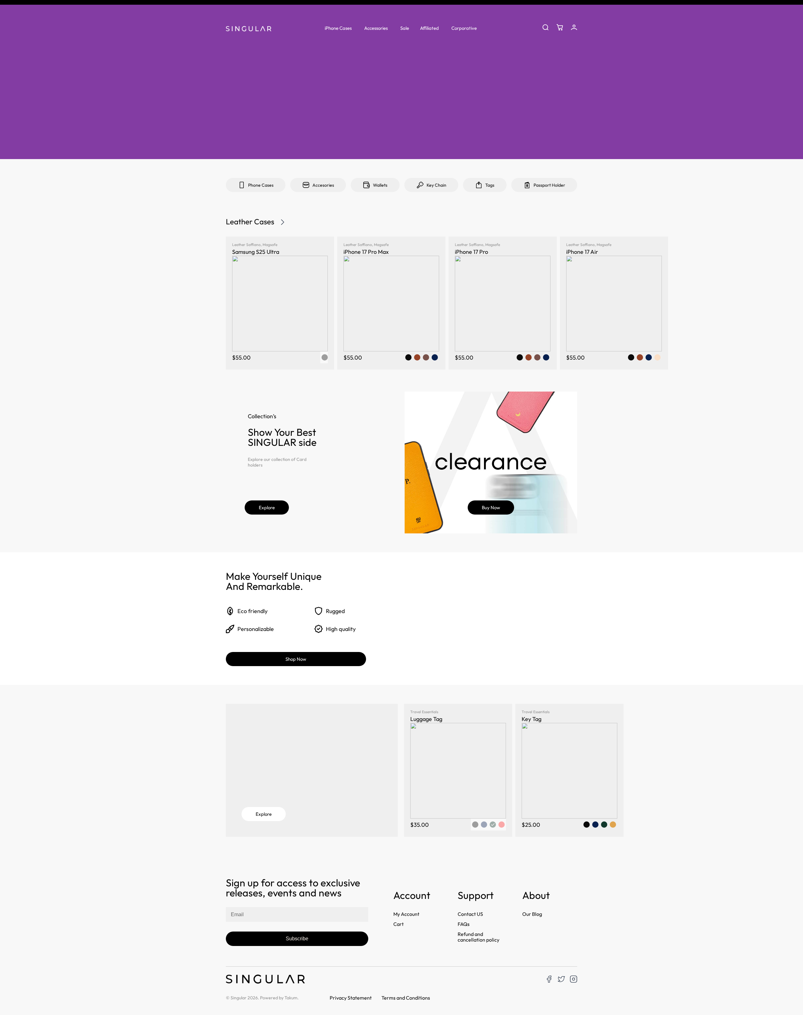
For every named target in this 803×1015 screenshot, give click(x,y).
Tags (489, 185)
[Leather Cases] (282, 222)
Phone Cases (261, 185)
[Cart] (559, 27)
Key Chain (436, 185)
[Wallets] (366, 185)
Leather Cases (250, 221)
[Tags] (479, 185)
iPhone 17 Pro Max (366, 251)
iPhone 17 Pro (471, 251)
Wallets (380, 185)
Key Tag (531, 719)
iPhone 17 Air (582, 251)
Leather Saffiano (246, 244)
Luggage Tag (426, 719)
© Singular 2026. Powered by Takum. (262, 998)
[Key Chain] (420, 185)
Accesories (323, 185)
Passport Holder (549, 185)
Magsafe (270, 244)
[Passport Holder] (527, 185)
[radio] (408, 357)
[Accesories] (306, 185)
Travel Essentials (424, 711)
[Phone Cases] (241, 185)
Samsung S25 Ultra (255, 251)
